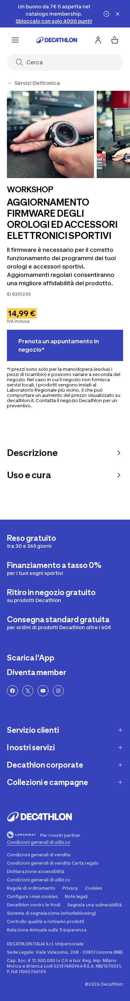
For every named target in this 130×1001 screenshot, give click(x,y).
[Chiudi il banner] (117, 13)
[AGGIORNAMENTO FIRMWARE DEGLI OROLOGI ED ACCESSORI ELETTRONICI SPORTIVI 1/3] (50, 134)
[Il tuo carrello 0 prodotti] (114, 40)
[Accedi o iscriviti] (98, 40)
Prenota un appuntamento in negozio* (58, 345)
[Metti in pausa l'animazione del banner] (106, 13)
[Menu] (15, 40)
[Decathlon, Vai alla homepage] (57, 40)
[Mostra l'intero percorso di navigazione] (9, 83)
